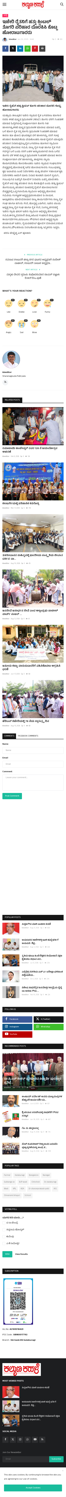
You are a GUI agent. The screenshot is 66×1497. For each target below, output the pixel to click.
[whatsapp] (28, 1440)
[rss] (42, 1440)
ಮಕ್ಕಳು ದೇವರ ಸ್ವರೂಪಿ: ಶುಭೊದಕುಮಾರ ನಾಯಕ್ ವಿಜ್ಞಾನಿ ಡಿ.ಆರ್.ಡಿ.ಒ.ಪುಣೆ (33, 276)
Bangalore (33, 1175)
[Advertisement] (33, 864)
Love (34, 312)
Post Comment (12, 796)
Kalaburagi (20, 1175)
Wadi (6, 1189)
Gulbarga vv (9, 1182)
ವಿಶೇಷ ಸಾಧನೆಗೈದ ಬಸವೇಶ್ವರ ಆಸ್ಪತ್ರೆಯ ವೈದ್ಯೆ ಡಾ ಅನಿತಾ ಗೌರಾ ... (42, 989)
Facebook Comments (28, 736)
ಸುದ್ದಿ (5, 15)
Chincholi (36, 1182)
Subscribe (56, 1459)
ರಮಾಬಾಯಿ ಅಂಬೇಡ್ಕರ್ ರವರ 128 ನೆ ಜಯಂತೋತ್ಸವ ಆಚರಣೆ (29, 450)
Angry (8, 332)
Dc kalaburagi (50, 1182)
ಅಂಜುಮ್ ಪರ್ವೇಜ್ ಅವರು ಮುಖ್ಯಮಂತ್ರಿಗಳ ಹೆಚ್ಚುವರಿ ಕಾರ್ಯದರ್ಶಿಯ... (42, 1098)
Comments (9, 736)
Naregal (46, 1175)
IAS (55, 1189)
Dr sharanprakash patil (39, 1189)
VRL (14, 1189)
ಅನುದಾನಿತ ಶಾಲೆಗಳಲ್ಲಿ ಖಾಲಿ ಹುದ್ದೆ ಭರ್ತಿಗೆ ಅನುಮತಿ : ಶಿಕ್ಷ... (40, 942)
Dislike (21, 312)
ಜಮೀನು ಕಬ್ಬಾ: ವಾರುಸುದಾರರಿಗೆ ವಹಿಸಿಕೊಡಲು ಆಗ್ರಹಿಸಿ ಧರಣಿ (31, 667)
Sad (21, 332)
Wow (34, 332)
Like (8, 312)
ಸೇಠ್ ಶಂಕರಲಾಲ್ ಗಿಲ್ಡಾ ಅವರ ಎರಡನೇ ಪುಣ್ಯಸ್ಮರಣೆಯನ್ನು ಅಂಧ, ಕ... (40, 1146)
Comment (7, 772)
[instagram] (20, 1440)
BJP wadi (23, 1182)
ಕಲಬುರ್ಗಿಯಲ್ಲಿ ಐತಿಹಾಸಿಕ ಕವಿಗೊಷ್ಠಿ (20, 504)
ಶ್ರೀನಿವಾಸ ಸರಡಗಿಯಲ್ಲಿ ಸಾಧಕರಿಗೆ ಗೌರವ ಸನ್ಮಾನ (40, 1114)
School (28, 1195)
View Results (21, 1254)
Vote (7, 1254)
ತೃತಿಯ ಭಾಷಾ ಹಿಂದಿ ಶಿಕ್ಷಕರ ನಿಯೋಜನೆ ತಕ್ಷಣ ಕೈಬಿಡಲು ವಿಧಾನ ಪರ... (42, 957)
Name (5, 744)
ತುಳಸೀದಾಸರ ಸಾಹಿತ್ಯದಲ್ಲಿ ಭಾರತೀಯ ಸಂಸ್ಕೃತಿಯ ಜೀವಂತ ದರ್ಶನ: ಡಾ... (32, 557)
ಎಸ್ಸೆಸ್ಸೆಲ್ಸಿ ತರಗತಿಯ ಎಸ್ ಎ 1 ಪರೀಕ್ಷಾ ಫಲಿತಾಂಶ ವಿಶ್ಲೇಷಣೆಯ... (42, 973)
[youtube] (35, 1440)
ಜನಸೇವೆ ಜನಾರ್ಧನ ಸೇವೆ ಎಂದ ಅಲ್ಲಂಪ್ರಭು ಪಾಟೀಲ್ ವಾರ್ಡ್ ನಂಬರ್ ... (30, 612)
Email (5, 758)
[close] (62, 1471)
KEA (22, 1189)
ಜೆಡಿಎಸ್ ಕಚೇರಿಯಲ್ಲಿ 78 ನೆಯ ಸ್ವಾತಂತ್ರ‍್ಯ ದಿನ (25, 721)
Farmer (7, 1175)
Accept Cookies (33, 1488)
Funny (47, 312)
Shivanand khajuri (12, 1195)
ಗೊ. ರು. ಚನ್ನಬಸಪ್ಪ (30, 1128)
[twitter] (13, 1440)
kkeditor (13, 39)
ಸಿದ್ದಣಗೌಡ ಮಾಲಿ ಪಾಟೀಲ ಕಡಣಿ (36, 924)
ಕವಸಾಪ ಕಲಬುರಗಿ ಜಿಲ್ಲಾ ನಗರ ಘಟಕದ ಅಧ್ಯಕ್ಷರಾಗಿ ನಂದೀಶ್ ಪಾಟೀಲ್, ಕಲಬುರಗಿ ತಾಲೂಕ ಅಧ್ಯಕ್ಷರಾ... (33, 261)
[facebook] (5, 1440)
